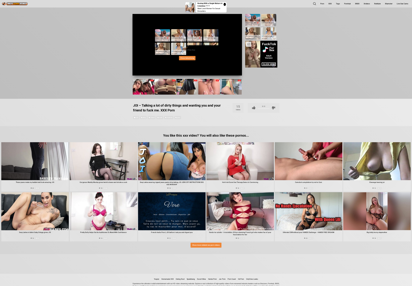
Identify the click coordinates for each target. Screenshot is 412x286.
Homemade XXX (167, 279)
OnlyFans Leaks (252, 279)
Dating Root (180, 279)
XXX (330, 4)
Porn (322, 4)
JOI (137, 117)
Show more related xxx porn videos (206, 245)
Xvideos (367, 4)
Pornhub (347, 4)
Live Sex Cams (402, 4)
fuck (160, 117)
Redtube (377, 4)
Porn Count (232, 279)
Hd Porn (241, 279)
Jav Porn (222, 279)
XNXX (357, 4)
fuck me (169, 117)
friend (152, 117)
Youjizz (156, 279)
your (178, 117)
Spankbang (191, 279)
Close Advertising (187, 58)
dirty (144, 117)
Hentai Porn (212, 279)
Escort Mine (201, 279)
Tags (338, 4)
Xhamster (388, 4)
